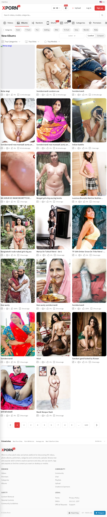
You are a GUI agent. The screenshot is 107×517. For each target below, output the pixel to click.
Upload (57, 483)
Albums (4, 483)
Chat (57, 476)
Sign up (100, 8)
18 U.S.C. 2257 (74, 501)
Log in (88, 8)
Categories (8, 30)
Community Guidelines (9, 503)
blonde (86, 30)
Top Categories (11, 41)
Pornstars (4, 476)
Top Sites (32, 41)
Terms (57, 498)
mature (96, 30)
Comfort (91, 36)
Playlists (58, 480)
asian (18, 30)
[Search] (102, 15)
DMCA (57, 501)
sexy (76, 30)
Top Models (52, 41)
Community (59, 473)
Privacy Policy (74, 498)
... (78, 425)
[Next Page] (96, 425)
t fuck (27, 30)
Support (72, 504)
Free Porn (5, 2)
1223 (86, 425)
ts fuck (66, 30)
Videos (3, 473)
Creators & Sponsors (62, 486)
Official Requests (61, 504)
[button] (104, 30)
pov (37, 30)
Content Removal (7, 496)
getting (46, 30)
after (56, 30)
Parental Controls (7, 500)
